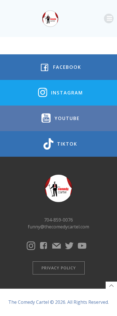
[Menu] (108, 18)
